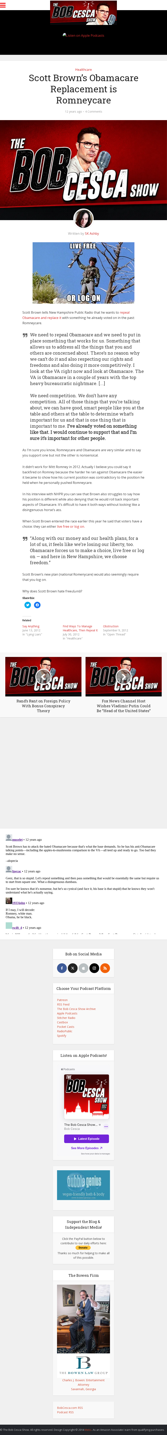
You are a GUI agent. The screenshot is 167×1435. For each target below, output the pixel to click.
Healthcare (83, 69)
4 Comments (93, 111)
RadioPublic (64, 1031)
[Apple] (83, 968)
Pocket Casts (65, 1027)
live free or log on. (71, 526)
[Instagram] (94, 968)
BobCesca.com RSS (70, 1408)
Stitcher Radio (66, 1018)
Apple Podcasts (67, 1013)
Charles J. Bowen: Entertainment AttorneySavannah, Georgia (83, 1384)
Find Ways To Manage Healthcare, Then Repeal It (80, 628)
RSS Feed (63, 1004)
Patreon (62, 1000)
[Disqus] (83, 774)
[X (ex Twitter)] (73, 968)
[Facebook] (62, 968)
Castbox (62, 1022)
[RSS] (105, 968)
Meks (88, 1430)
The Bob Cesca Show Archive (76, 1009)
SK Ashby (92, 233)
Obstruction (111, 626)
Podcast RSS (65, 1412)
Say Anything (30, 626)
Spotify (61, 1036)
